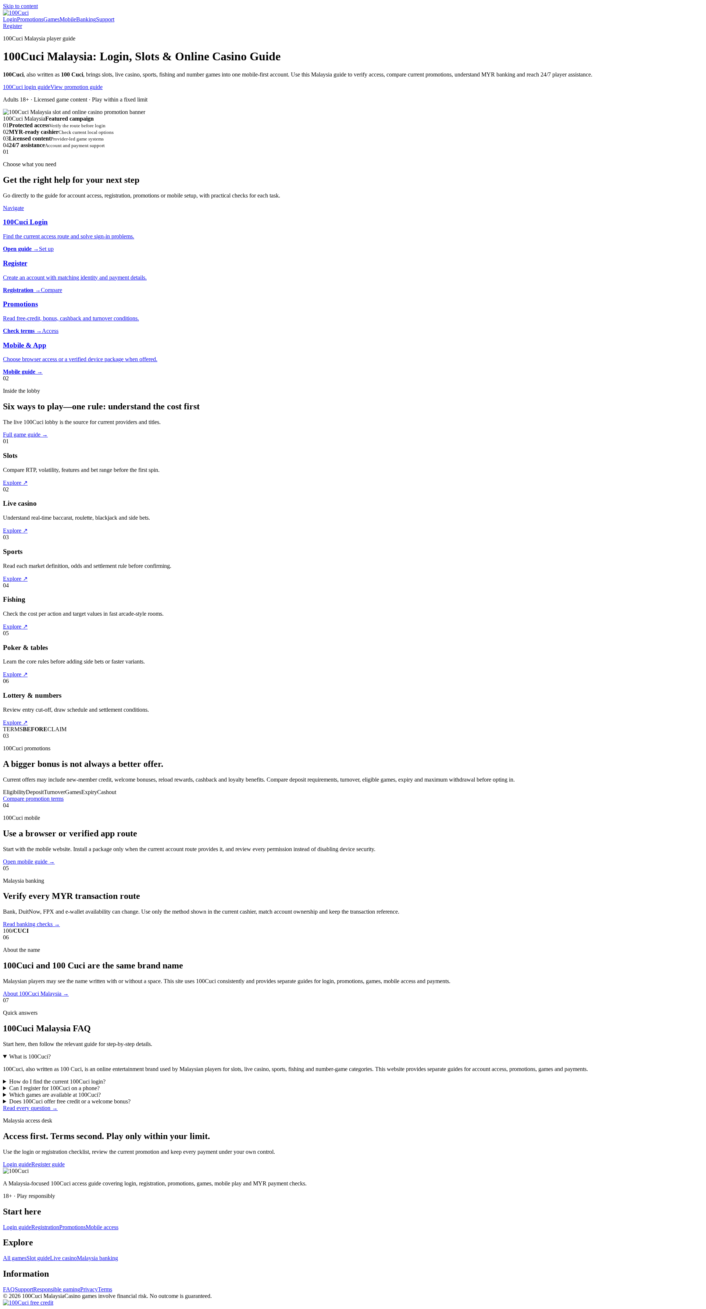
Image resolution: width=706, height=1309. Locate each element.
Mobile (68, 19)
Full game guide (25, 434)
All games (14, 1258)
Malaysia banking (97, 1258)
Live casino (63, 1258)
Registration (45, 1227)
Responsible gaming (56, 1289)
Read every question (30, 1108)
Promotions (30, 19)
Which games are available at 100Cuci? (55, 1095)
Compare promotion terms (33, 799)
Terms (105, 1289)
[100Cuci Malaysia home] (16, 13)
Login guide (17, 1164)
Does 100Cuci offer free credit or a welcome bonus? (70, 1101)
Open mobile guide (29, 861)
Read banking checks (31, 924)
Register (12, 26)
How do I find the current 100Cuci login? (57, 1081)
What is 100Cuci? (30, 1056)
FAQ (9, 1289)
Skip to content (20, 6)
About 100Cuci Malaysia (36, 993)
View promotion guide (76, 87)
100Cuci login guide (26, 87)
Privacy (89, 1289)
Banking (86, 19)
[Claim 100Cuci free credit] (28, 1302)
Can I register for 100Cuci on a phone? (54, 1088)
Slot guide (38, 1258)
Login (10, 19)
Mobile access (102, 1227)
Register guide (48, 1164)
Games (51, 19)
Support (105, 19)
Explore (15, 483)
